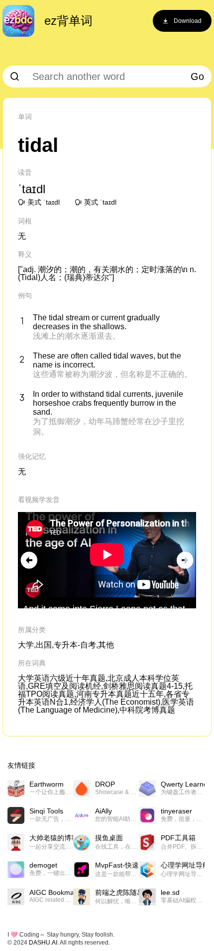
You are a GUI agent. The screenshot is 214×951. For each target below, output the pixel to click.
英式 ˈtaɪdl (100, 202)
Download (188, 20)
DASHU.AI (43, 942)
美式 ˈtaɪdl (43, 202)
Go (197, 76)
